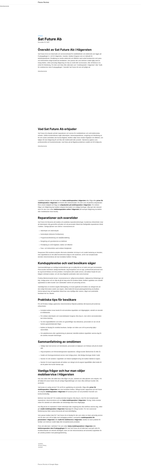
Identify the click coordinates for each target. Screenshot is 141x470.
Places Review (43, 2)
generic (40, 36)
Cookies (40, 443)
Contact (40, 447)
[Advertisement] (70, 19)
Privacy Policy (42, 445)
